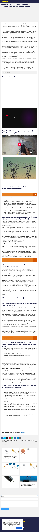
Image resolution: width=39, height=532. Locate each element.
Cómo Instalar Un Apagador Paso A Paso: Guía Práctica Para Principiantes (9, 441)
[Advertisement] (19, 14)
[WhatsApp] (12, 438)
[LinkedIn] (15, 438)
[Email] (20, 438)
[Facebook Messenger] (4, 438)
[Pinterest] (10, 438)
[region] (12, 524)
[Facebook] (2, 438)
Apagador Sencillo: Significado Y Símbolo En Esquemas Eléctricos (29, 441)
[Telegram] (17, 438)
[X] (7, 438)
